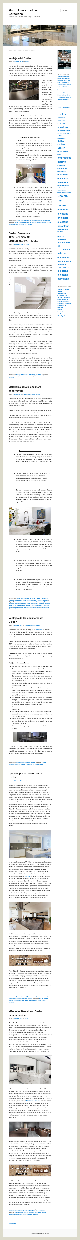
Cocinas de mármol (21, 220)
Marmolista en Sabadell (25, 998)
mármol (26, 607)
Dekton (29, 220)
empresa (39, 630)
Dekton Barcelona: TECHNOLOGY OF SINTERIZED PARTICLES (23, 237)
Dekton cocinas (36, 222)
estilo (59, 234)
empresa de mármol (20, 603)
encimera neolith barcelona (64, 192)
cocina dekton (23, 222)
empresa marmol (61, 171)
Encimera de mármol (42, 598)
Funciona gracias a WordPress (40, 1233)
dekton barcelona (28, 376)
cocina (16, 222)
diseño (59, 154)
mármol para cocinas (34, 607)
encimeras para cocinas (25, 224)
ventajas (63, 282)
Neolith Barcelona (62, 312)
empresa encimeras (32, 603)
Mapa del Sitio (12, 1223)
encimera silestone (20, 605)
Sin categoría (61, 316)
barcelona (11, 376)
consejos (61, 133)
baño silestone (61, 111)
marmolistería (45, 607)
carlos (27, 61)
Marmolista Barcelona (35, 374)
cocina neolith (61, 120)
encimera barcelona (26, 764)
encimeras (43, 351)
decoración (68, 133)
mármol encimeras (24, 1214)
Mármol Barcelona (24, 600)
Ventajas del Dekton (20, 58)
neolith (59, 267)
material (59, 250)
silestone (45, 600)
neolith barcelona (65, 267)
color (59, 131)
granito (63, 234)
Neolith (59, 310)
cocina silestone (29, 602)
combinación (65, 131)
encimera (41, 603)
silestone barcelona (19, 609)
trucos (59, 282)
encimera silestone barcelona (34, 605)
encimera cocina (45, 220)
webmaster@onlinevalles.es (32, 394)
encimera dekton (13, 224)
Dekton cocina (36, 220)
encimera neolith (61, 190)
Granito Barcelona (14, 600)
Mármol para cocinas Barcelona (23, 12)
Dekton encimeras (46, 222)
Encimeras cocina (38, 764)
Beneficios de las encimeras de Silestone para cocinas (64, 87)
